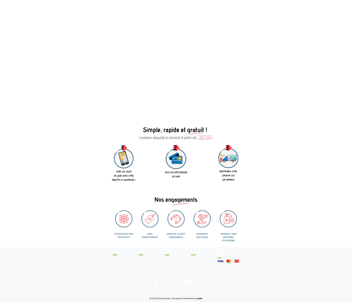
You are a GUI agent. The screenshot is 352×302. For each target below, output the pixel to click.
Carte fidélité (144, 264)
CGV (167, 264)
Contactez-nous (171, 261)
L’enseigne (117, 258)
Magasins (117, 264)
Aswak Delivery (164, 298)
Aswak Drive (144, 258)
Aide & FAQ (170, 258)
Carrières (116, 261)
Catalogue (143, 261)
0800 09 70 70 (197, 258)
